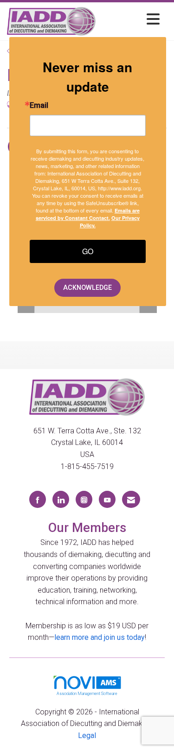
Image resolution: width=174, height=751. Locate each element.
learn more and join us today (99, 637)
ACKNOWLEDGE (87, 288)
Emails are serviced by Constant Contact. (88, 214)
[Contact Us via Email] (131, 499)
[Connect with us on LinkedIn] (60, 499)
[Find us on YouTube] (107, 499)
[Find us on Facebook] (37, 499)
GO (87, 251)
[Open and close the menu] (130, 19)
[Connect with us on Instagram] (84, 499)
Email (39, 105)
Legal (87, 735)
